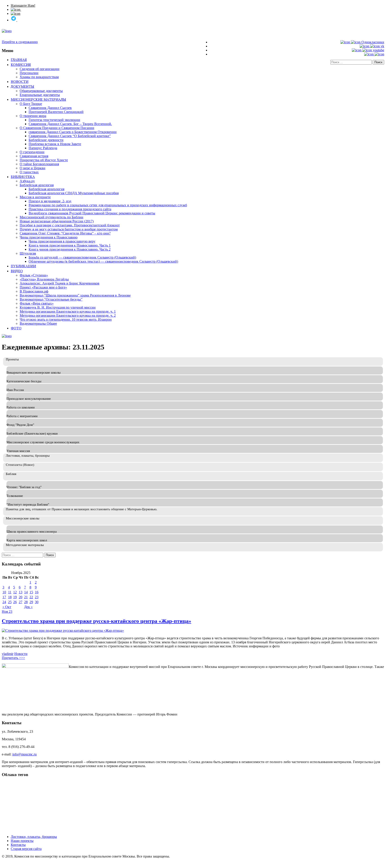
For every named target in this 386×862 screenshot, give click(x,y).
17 (4, 597)
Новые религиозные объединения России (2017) (57, 221)
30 (36, 602)
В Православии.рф (34, 291)
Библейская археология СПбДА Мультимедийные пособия (74, 193)
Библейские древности (46, 140)
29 (31, 602)
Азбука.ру (27, 181)
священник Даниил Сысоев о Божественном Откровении (73, 132)
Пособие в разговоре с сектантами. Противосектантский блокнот (70, 225)
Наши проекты (22, 841)
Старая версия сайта (26, 849)
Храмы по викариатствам (39, 77)
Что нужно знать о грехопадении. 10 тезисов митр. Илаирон (66, 319)
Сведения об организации (39, 69)
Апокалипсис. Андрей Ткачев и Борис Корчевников (59, 283)
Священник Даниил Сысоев (50, 108)
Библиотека (23, 176)
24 (4, 602)
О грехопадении (32, 152)
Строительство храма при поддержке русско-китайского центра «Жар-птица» (96, 621)
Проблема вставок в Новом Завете (55, 144)
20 (20, 597)
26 (15, 602)
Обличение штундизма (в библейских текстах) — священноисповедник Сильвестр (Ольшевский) (103, 261)
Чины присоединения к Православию (49, 237)
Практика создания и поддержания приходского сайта (70, 209)
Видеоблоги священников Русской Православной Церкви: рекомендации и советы (92, 213)
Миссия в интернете (35, 197)
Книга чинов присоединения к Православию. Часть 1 (70, 245)
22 (31, 597)
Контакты (18, 845)
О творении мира (33, 116)
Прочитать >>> (13, 658)
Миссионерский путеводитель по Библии (51, 217)
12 (15, 592)
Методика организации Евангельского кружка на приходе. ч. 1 (68, 311)
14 (26, 592)
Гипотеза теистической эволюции (54, 120)
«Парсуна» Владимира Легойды (44, 279)
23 (36, 597)
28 (26, 602)
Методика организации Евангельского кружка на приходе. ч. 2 (68, 315)
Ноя (5, 611)
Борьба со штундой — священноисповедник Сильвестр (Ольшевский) (82, 257)
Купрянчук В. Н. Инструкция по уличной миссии (58, 307)
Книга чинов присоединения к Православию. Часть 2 (70, 249)
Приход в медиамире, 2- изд (50, 201)
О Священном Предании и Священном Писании (57, 128)
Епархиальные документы (40, 95)
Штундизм (28, 253)
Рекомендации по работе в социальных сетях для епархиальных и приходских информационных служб (108, 205)
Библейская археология (46, 189)
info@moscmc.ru (24, 754)
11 (9, 592)
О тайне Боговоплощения (39, 164)
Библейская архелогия (37, 185)
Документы (22, 86)
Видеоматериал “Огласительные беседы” (51, 299)
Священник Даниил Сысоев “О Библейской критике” (70, 136)
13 (20, 592)
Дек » (28, 607)
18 (10, 597)
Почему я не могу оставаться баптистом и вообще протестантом (69, 229)
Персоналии (29, 73)
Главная (19, 59)
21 (26, 597)
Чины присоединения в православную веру (62, 241)
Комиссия (21, 64)
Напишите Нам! (23, 5)
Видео (17, 270)
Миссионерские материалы (38, 99)
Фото (16, 328)
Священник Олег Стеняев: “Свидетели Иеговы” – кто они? (65, 233)
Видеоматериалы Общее (38, 323)
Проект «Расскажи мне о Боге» (43, 287)
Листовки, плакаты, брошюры (34, 837)
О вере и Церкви (32, 168)
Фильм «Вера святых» (37, 303)
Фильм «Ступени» (34, 275)
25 (10, 602)
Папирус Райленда (43, 148)
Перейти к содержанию (20, 42)
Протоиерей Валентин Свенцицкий (56, 112)
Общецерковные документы (41, 91)
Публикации (23, 266)
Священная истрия (34, 156)
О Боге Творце (31, 104)
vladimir (7, 654)
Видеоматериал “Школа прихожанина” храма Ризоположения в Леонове (75, 295)
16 (36, 592)
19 (15, 597)
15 (31, 592)
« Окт (6, 607)
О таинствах (29, 172)
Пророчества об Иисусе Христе (44, 160)
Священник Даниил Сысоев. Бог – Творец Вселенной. (70, 124)
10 (4, 592)
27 (20, 602)
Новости (19, 81)
